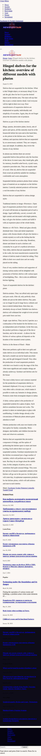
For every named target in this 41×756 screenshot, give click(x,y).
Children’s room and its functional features (18, 619)
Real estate (8, 11)
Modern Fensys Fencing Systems (15, 710)
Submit (24, 747)
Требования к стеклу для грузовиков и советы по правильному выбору (20, 510)
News (7, 5)
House (7, 15)
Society (7, 7)
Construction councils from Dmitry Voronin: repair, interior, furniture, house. (19, 688)
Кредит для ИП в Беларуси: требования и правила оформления (19, 534)
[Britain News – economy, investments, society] (12, 29)
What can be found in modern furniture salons (19, 668)
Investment (8, 17)
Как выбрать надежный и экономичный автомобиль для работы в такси (20, 500)
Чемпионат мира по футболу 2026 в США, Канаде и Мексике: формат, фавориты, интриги (19, 566)
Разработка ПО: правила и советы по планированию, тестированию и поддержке (20, 601)
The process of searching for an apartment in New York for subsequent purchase (19, 677)
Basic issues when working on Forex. (16, 611)
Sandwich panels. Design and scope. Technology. (20, 702)
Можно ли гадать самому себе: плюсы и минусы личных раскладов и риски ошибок (20, 555)
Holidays (8, 9)
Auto (6, 13)
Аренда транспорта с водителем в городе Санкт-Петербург (17, 520)
